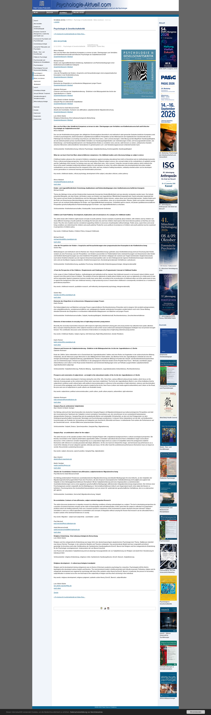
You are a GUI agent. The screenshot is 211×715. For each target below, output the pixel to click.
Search (36, 20)
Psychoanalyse (38, 65)
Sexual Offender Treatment (42, 93)
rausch (36, 87)
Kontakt (36, 110)
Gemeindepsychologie (40, 44)
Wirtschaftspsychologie (41, 101)
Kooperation (37, 116)
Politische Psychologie (40, 57)
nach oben (57, 184)
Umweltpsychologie (39, 90)
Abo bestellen (38, 23)
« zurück (56, 22)
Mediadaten (37, 84)
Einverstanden (195, 712)
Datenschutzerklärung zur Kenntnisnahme (86, 712)
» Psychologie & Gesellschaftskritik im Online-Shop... (69, 34)
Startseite (36, 107)
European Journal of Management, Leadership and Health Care (41, 34)
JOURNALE (69, 20)
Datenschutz (37, 119)
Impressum (37, 81)
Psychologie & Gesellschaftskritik (83, 20)
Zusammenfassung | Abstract (63, 57)
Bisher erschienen (39, 78)
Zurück (56, 592)
